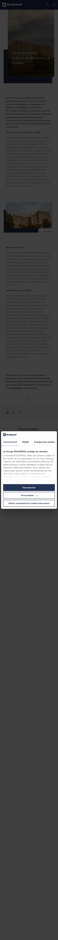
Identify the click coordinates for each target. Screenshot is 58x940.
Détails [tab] (25, 442)
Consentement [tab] (10, 442)
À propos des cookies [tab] (44, 442)
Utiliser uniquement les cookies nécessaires (29, 503)
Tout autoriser (29, 487)
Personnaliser (27, 495)
